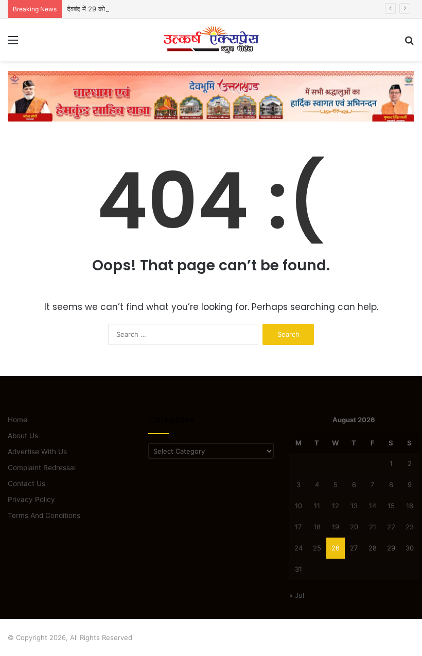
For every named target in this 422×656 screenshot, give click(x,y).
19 (335, 527)
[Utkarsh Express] (211, 40)
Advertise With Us (37, 451)
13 (354, 506)
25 (317, 548)
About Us (23, 435)
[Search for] (409, 43)
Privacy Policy (31, 499)
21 (372, 527)
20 (354, 527)
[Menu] (13, 43)
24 (298, 548)
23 (410, 527)
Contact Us (26, 483)
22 (391, 527)
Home (17, 420)
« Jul (296, 595)
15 (391, 506)
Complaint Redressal (42, 467)
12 (335, 506)
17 (298, 527)
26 (335, 548)
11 (317, 506)
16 (409, 506)
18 (317, 527)
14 (372, 506)
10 (298, 506)
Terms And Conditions (44, 515)
